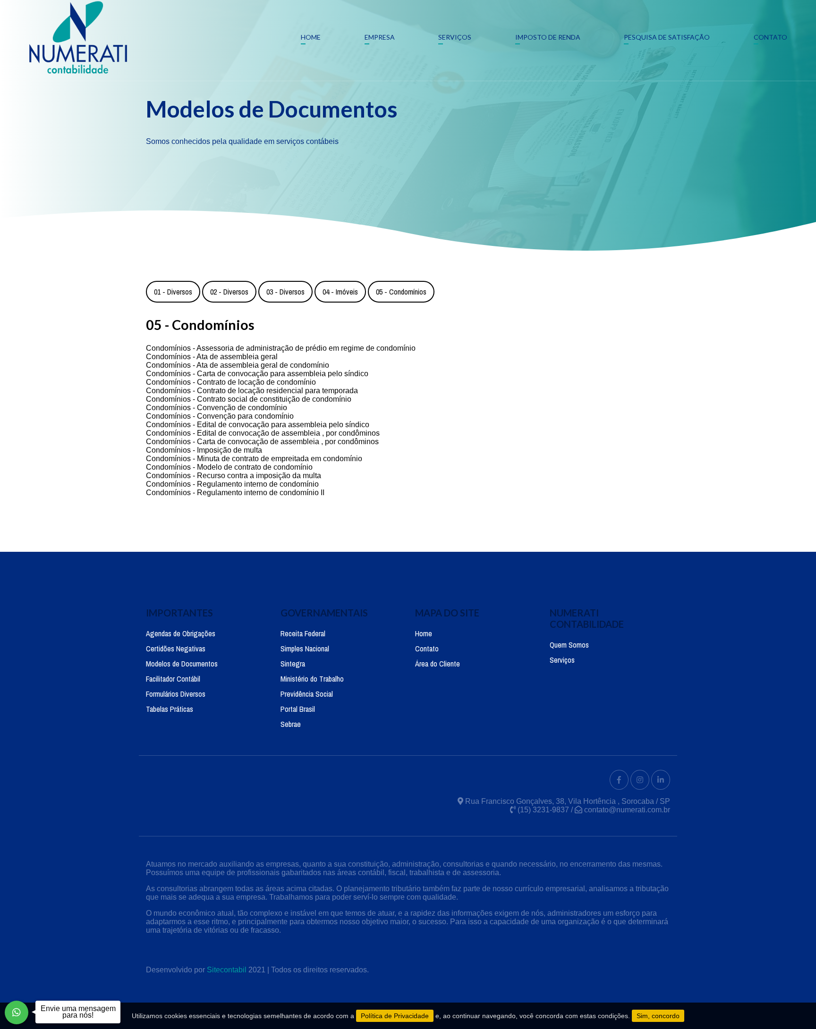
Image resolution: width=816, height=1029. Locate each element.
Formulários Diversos (175, 694)
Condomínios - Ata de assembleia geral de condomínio (237, 365)
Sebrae (290, 724)
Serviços (454, 37)
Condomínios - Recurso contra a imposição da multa (233, 476)
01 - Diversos (173, 292)
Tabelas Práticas (169, 709)
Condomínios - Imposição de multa (204, 450)
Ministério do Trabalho (312, 679)
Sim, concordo (658, 1016)
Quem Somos (569, 645)
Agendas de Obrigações (180, 633)
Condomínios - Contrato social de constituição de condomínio (248, 399)
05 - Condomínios (401, 292)
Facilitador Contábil (173, 679)
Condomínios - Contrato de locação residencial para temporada (252, 391)
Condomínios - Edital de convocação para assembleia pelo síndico (257, 425)
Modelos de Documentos (182, 663)
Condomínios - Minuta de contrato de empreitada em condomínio (254, 459)
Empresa (380, 37)
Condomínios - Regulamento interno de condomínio (232, 484)
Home (311, 37)
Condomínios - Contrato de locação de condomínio (231, 382)
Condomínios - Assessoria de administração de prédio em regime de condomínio (281, 348)
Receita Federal (302, 633)
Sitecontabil (226, 970)
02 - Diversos (229, 292)
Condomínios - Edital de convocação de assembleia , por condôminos (263, 433)
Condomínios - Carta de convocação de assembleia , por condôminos (262, 442)
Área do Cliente (437, 663)
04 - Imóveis (340, 292)
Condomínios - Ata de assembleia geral (212, 357)
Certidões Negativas (175, 648)
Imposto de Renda (547, 37)
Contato (770, 37)
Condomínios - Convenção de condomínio (216, 408)
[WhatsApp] (16, 1012)
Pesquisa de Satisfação (667, 37)
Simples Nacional (304, 648)
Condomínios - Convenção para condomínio (220, 416)
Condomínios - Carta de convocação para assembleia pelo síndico (257, 374)
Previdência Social (306, 694)
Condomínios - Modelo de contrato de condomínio (229, 467)
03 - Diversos (285, 292)
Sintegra (292, 663)
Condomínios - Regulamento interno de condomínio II (235, 493)
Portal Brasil (297, 709)
